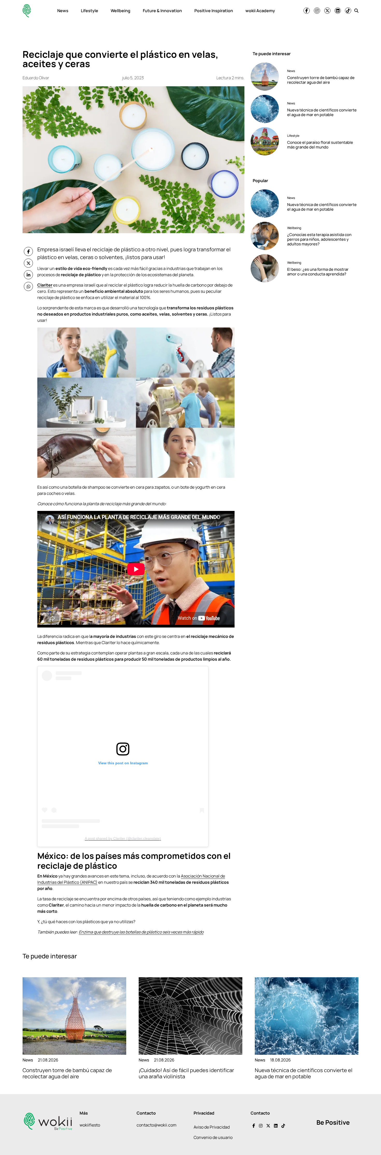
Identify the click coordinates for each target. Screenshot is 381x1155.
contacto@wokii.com (157, 1125)
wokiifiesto (90, 1125)
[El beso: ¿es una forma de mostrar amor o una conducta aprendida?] (267, 268)
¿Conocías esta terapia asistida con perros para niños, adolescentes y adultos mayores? (319, 239)
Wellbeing (120, 10)
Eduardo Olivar (36, 78)
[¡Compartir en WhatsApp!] (28, 286)
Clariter (44, 285)
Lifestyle (89, 10)
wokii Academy (260, 10)
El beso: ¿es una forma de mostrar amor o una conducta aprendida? (318, 272)
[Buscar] (356, 10)
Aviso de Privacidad (212, 1127)
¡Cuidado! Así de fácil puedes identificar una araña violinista (186, 1073)
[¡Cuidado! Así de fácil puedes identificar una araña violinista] (190, 1016)
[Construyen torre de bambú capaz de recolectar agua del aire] (267, 76)
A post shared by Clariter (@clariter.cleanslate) (123, 838)
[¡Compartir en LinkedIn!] (28, 274)
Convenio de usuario (213, 1137)
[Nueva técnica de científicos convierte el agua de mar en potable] (267, 109)
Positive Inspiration (213, 10)
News (62, 10)
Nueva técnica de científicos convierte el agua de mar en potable (322, 112)
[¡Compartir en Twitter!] (28, 263)
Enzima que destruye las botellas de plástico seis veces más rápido (141, 932)
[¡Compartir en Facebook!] (28, 251)
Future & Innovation (162, 10)
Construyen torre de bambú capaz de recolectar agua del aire (321, 80)
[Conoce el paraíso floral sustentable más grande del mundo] (267, 141)
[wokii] (27, 10)
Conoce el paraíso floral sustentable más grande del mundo (320, 144)
